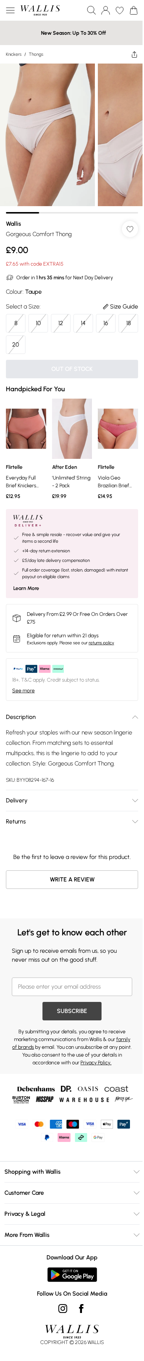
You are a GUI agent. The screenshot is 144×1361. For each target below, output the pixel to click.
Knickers (13, 54)
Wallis (13, 223)
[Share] (134, 54)
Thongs (36, 54)
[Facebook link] (81, 1308)
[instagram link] (62, 1308)
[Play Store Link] (72, 1274)
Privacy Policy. (96, 1063)
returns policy (101, 642)
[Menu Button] (10, 10)
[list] (72, 139)
